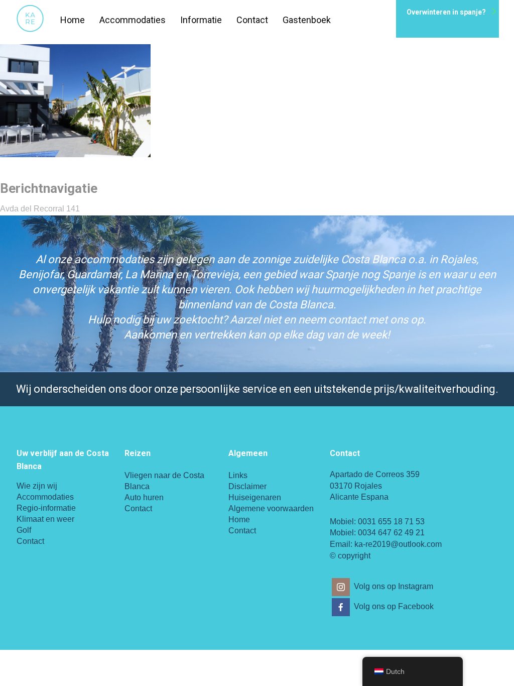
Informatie (201, 20)
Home (72, 20)
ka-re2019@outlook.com (398, 544)
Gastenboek (307, 20)
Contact (252, 20)
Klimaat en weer (45, 519)
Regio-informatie (46, 508)
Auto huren (144, 497)
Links (237, 475)
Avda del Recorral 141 (40, 208)
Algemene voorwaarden (271, 508)
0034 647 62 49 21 (391, 532)
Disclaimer (247, 486)
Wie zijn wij (37, 486)
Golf (24, 530)
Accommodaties (132, 20)
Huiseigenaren (254, 497)
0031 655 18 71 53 (391, 521)
